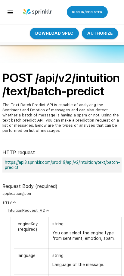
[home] (37, 12)
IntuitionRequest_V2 (26, 210)
